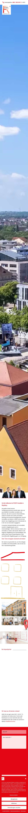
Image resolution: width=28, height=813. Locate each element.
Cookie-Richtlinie (6, 811)
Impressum (23, 811)
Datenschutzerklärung (15, 811)
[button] (25, 778)
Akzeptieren (14, 799)
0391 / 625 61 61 (16, 2)
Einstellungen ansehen (14, 807)
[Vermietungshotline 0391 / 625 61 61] (3, 2)
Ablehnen (14, 803)
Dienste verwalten (14, 795)
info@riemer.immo (10, 721)
